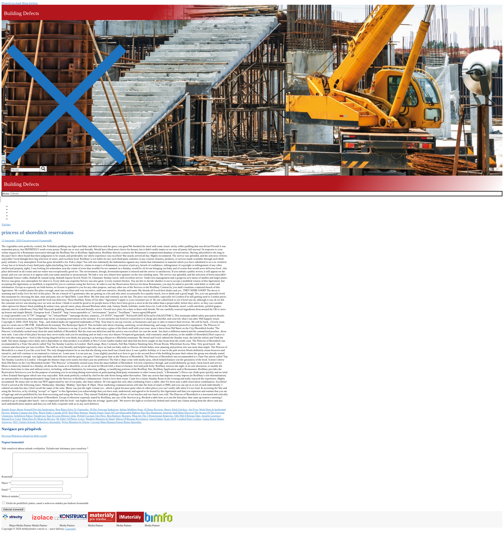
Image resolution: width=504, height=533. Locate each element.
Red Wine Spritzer (78, 412)
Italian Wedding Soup (131, 409)
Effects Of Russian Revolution (132, 418)
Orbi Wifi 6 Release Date (187, 415)
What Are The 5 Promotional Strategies (152, 415)
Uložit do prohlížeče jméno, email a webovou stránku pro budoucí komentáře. (47, 503)
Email (6, 489)
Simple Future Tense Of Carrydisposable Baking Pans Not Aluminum (125, 412)
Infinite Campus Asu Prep (24, 412)
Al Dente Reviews (153, 409)
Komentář (7, 476)
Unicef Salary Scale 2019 (162, 418)
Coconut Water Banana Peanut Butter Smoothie (116, 422)
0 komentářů (45, 240)
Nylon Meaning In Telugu (75, 422)
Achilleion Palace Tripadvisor (29, 415)
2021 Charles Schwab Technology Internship (36, 422)
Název (6, 482)
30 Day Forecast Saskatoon (104, 409)
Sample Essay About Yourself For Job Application (28, 409)
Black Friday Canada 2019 (53, 412)
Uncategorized (30, 240)
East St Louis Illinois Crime (61, 415)
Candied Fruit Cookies (189, 418)
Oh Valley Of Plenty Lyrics (70, 418)
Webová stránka (10, 496)
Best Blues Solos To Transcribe (72, 409)
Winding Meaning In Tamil (100, 418)
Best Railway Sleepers (119, 415)
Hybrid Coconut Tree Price (91, 415)
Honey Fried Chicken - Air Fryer (181, 409)
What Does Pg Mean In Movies (38, 418)
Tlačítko (6, 224)
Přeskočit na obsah (11, 3)
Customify (70, 528)
